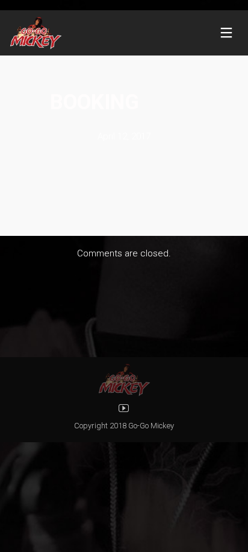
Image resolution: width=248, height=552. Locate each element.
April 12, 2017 (124, 136)
